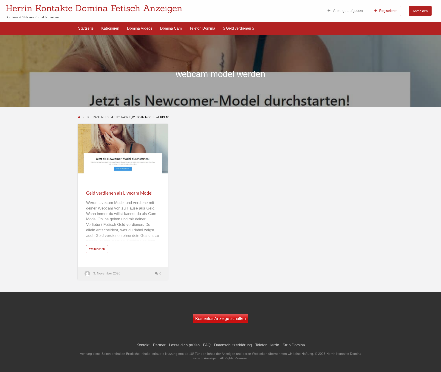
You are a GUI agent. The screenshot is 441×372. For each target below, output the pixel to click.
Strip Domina (294, 345)
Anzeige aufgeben (347, 11)
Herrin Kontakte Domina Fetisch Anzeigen (94, 8)
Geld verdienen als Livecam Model (119, 193)
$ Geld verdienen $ (238, 28)
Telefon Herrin (267, 345)
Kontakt (143, 345)
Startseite (85, 28)
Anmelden (420, 11)
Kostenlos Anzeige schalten (220, 318)
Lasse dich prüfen (184, 345)
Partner (159, 345)
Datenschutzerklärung (233, 345)
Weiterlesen (98, 250)
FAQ (207, 345)
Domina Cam (171, 28)
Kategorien (110, 28)
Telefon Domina (202, 28)
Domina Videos (139, 28)
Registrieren (388, 11)
